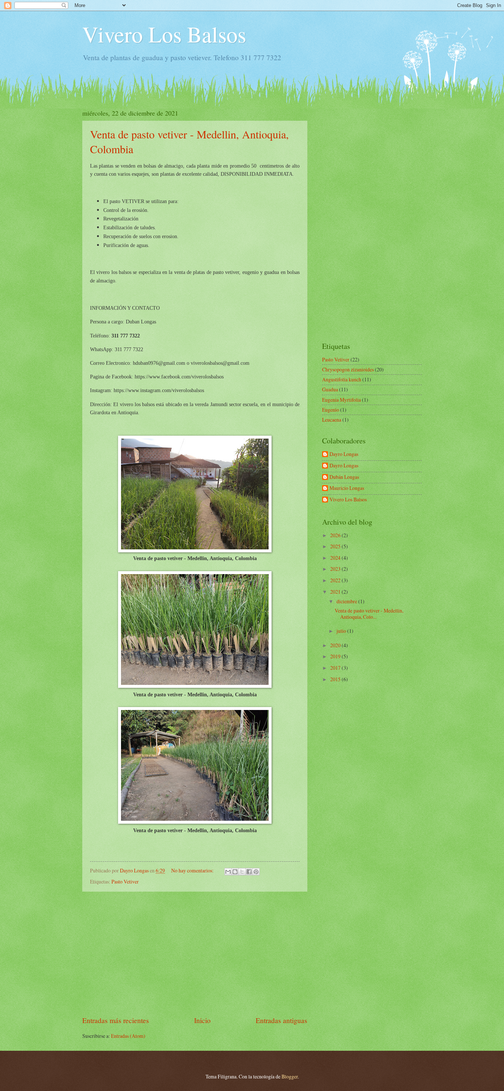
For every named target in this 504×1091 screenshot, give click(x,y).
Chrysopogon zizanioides (348, 369)
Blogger (290, 1076)
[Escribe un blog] (235, 871)
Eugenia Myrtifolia (341, 399)
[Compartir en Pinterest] (256, 871)
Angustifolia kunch (341, 379)
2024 (336, 557)
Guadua (330, 389)
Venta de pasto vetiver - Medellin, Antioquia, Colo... (369, 613)
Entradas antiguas (281, 1020)
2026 (336, 535)
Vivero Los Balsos (164, 34)
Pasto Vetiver (125, 881)
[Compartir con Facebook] (249, 871)
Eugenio (330, 409)
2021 (336, 591)
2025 (336, 546)
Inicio (202, 1020)
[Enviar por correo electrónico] (228, 871)
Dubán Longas (344, 477)
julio (341, 630)
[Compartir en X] (242, 871)
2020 (336, 645)
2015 (336, 679)
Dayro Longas (343, 454)
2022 (336, 580)
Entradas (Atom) (128, 1035)
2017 (336, 667)
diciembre (347, 601)
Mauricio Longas (346, 488)
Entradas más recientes (115, 1020)
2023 (336, 568)
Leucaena (331, 419)
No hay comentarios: (193, 870)
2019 (336, 656)
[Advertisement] (194, 953)
